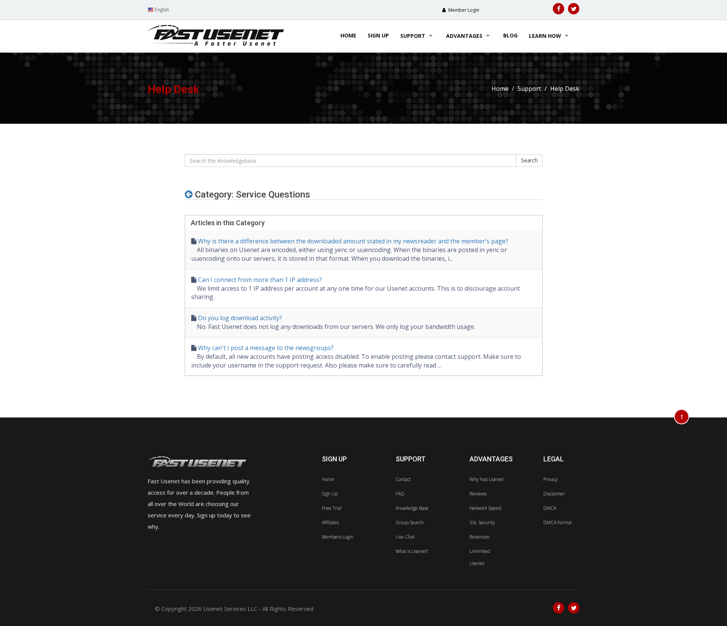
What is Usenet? (412, 551)
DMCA (549, 508)
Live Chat (405, 537)
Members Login (337, 537)
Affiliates (330, 522)
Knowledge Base (412, 508)
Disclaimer (554, 494)
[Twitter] (573, 9)
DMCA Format (557, 522)
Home (348, 35)
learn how (546, 35)
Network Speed (485, 508)
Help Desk (564, 88)
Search (529, 160)
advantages (465, 35)
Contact (403, 479)
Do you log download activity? (240, 318)
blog (510, 35)
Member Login (463, 10)
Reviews (478, 494)
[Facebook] (558, 9)
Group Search (410, 522)
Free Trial (332, 508)
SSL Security (482, 522)
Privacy (550, 479)
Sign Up (330, 494)
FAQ (400, 494)
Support (529, 88)
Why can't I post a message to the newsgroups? (266, 348)
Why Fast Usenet (487, 479)
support (413, 35)
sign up (378, 35)
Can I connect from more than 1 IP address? (260, 280)
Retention (480, 537)
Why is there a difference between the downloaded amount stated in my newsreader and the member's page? (353, 241)
